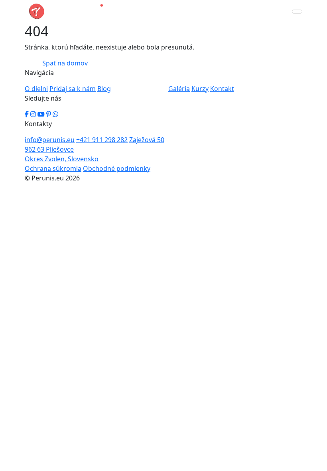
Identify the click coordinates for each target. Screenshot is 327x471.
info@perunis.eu (50, 139)
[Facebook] (27, 114)
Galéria (179, 88)
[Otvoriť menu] (297, 12)
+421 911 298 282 (102, 139)
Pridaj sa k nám (72, 88)
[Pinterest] (48, 114)
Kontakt (222, 88)
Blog (104, 88)
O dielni (36, 88)
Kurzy (200, 88)
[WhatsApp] (55, 114)
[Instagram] (33, 114)
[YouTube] (41, 114)
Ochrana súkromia (53, 168)
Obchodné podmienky (116, 168)
